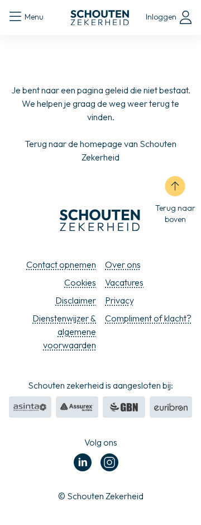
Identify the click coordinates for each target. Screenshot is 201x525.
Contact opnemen (61, 264)
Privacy (119, 300)
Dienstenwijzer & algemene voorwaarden (64, 332)
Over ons (123, 264)
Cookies (80, 282)
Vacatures (124, 282)
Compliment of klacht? (148, 318)
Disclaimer (75, 300)
